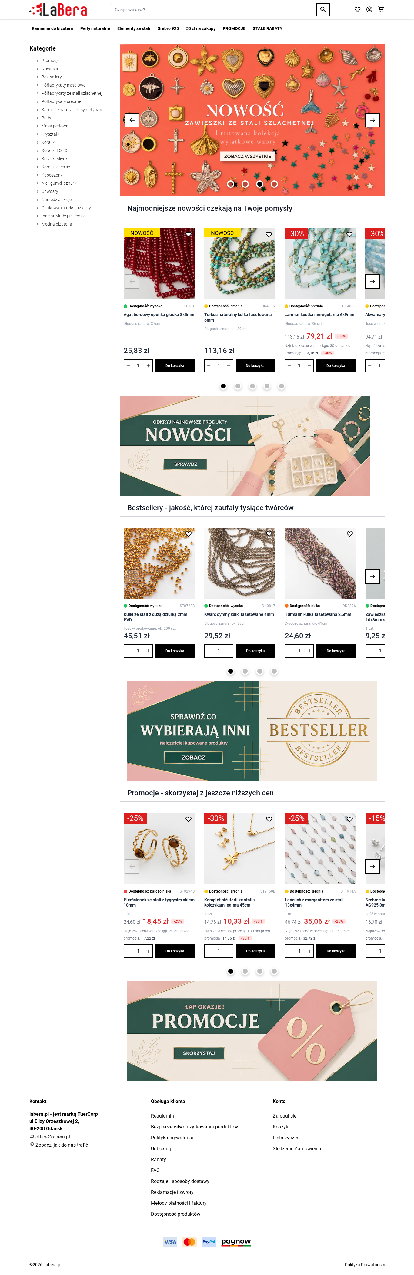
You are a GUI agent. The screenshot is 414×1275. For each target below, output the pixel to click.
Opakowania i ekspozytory (66, 207)
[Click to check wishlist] (357, 10)
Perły (46, 117)
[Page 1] (230, 184)
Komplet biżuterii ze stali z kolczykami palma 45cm (229, 902)
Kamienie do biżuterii (52, 28)
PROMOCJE (234, 28)
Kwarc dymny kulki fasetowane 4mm (239, 614)
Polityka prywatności (173, 1138)
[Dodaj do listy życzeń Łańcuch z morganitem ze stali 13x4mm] (349, 819)
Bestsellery (51, 76)
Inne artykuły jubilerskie (63, 215)
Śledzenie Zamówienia (297, 1148)
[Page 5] (281, 386)
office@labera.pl (52, 1137)
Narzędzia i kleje (56, 199)
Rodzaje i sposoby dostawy (180, 1181)
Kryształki (50, 134)
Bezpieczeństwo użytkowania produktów (194, 1127)
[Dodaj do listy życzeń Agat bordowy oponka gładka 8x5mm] (188, 234)
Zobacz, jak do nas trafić (61, 1145)
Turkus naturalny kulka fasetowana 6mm (238, 317)
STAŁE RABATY (267, 28)
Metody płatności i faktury (179, 1203)
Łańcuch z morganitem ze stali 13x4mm (314, 902)
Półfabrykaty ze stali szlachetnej (71, 93)
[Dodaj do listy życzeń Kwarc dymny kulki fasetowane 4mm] (269, 533)
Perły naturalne (95, 28)
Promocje (50, 60)
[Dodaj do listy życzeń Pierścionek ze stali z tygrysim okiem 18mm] (188, 819)
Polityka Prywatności (365, 1264)
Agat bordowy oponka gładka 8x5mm (159, 314)
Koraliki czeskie (55, 166)
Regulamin (162, 1116)
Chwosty (49, 191)
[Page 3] (259, 184)
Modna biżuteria (56, 224)
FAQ (155, 1170)
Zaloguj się (284, 1116)
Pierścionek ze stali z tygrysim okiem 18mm (159, 902)
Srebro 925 (168, 28)
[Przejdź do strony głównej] (58, 9)
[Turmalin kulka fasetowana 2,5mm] (320, 563)
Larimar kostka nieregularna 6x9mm (319, 314)
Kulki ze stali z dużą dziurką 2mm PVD (155, 617)
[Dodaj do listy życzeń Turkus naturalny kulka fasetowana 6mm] (268, 234)
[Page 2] (245, 184)
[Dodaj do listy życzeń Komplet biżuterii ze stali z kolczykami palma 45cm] (269, 819)
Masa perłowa (54, 126)
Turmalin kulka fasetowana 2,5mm (318, 614)
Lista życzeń (286, 1138)
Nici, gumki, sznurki (59, 183)
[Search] (323, 9)
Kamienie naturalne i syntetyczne (72, 109)
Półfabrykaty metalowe (63, 85)
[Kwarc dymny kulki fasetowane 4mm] (239, 563)
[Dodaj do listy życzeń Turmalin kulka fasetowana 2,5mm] (349, 533)
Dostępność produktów (175, 1214)
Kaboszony (52, 175)
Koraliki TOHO (54, 150)
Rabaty (158, 1159)
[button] (132, 120)
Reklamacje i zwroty (172, 1192)
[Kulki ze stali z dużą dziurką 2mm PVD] (159, 563)
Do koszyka (174, 366)
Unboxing (161, 1148)
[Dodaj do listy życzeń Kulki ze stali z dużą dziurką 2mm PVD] (188, 533)
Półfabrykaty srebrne (61, 101)
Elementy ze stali (133, 28)
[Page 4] (274, 184)
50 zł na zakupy (200, 28)
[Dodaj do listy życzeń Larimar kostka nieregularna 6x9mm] (349, 234)
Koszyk (280, 1127)
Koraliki (48, 142)
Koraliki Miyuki (54, 158)
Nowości (49, 68)
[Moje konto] (369, 10)
